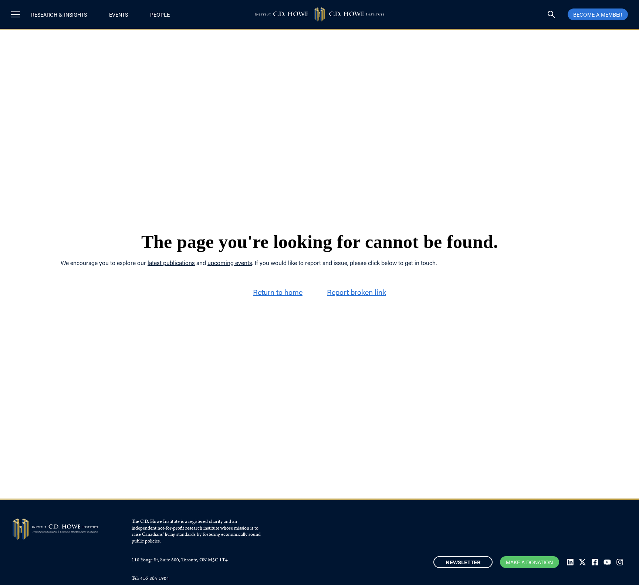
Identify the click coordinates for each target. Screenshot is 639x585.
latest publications (171, 262)
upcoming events (229, 262)
